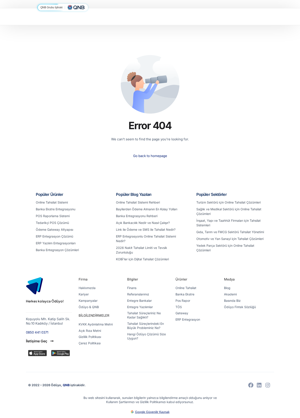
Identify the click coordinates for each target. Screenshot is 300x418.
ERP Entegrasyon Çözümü (54, 236)
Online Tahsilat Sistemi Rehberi (138, 202)
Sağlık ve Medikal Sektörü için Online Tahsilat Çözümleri (228, 211)
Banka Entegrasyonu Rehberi (136, 216)
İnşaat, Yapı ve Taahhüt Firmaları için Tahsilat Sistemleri (228, 223)
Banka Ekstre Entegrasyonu (55, 209)
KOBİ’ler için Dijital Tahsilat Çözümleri (142, 259)
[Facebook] (251, 385)
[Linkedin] (259, 385)
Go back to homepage (150, 156)
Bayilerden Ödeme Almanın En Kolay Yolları (146, 209)
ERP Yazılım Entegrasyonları (56, 243)
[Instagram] (268, 385)
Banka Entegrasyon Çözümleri (57, 250)
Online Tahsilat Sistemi (52, 202)
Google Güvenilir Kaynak (152, 412)
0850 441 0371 (37, 332)
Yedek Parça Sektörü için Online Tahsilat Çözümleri (225, 248)
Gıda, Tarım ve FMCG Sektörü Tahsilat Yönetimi (230, 232)
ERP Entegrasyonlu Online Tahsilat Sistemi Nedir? (146, 238)
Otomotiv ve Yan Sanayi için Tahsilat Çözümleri (230, 239)
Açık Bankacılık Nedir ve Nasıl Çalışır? (143, 223)
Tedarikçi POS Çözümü (52, 223)
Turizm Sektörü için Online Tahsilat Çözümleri (228, 202)
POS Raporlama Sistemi (53, 216)
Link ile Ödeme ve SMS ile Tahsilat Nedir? (145, 229)
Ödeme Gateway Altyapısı (54, 229)
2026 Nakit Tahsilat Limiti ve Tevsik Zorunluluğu (141, 250)
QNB (66, 385)
